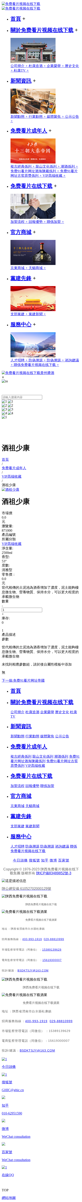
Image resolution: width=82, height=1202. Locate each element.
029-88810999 (54, 939)
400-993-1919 (32, 939)
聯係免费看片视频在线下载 (36, 365)
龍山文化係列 (48, 166)
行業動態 (38, 116)
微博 (53, 860)
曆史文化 (62, 712)
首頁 (15, 19)
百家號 (63, 860)
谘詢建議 (62, 846)
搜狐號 (34, 860)
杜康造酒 (38, 66)
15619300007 (52, 960)
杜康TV (21, 70)
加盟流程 (19, 222)
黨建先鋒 (20, 278)
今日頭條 (20, 860)
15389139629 (51, 949)
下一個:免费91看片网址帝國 (23, 680)
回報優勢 (38, 222)
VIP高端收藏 (54, 175)
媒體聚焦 (56, 116)
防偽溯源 (38, 360)
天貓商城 (37, 268)
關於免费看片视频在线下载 (41, 30)
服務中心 (20, 324)
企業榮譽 (56, 66)
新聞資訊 (20, 81)
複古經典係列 (23, 166)
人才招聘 (19, 360)
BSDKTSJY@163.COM (33, 970)
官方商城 (20, 232)
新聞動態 (19, 116)
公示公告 (62, 736)
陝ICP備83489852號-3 (53, 873)
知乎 (45, 860)
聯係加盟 (55, 222)
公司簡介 (19, 66)
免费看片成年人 (28, 130)
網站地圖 (9, 1198)
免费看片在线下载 (31, 186)
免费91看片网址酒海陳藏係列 (35, 171)
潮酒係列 (69, 166)
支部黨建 (19, 314)
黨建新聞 (37, 314)
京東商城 (19, 268)
